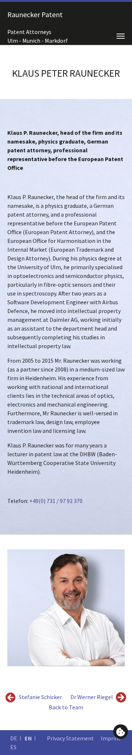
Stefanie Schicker (40, 697)
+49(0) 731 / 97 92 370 (55, 500)
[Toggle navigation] (121, 36)
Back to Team (66, 707)
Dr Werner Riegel (92, 697)
